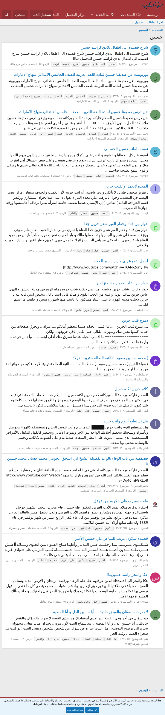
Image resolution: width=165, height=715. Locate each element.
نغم (146, 639)
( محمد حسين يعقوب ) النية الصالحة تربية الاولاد (110, 357)
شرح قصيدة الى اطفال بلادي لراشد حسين (114, 47)
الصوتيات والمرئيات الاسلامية (33, 176)
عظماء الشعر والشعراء (22, 528)
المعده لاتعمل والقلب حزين (126, 186)
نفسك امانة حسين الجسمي (126, 148)
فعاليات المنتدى (41, 310)
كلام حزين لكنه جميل (131, 388)
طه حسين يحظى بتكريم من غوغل (120, 500)
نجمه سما (142, 96)
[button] (92, 14)
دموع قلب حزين (135, 320)
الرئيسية (153, 14)
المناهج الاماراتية (86, 101)
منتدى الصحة (36, 213)
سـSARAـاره (141, 601)
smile (144, 64)
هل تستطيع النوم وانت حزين (125, 420)
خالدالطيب (141, 310)
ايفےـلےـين (142, 213)
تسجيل (139, 22)
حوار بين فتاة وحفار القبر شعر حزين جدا (116, 223)
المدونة (53, 14)
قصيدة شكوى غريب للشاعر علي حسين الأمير (111, 538)
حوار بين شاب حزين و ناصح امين (121, 282)
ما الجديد (102, 14)
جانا (146, 250)
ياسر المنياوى (140, 486)
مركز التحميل (75, 14)
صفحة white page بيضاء (37, 411)
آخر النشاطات (155, 22)
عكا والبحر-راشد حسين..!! (127, 574)
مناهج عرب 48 (19, 64)
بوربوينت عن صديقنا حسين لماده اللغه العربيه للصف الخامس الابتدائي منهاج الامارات (81, 74)
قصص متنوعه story (39, 250)
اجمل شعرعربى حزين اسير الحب (121, 260)
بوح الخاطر (36, 273)
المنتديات (128, 14)
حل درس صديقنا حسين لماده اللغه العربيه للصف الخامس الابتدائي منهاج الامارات (83, 111)
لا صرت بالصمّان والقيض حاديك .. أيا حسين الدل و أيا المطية (100, 611)
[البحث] (6, 14)
